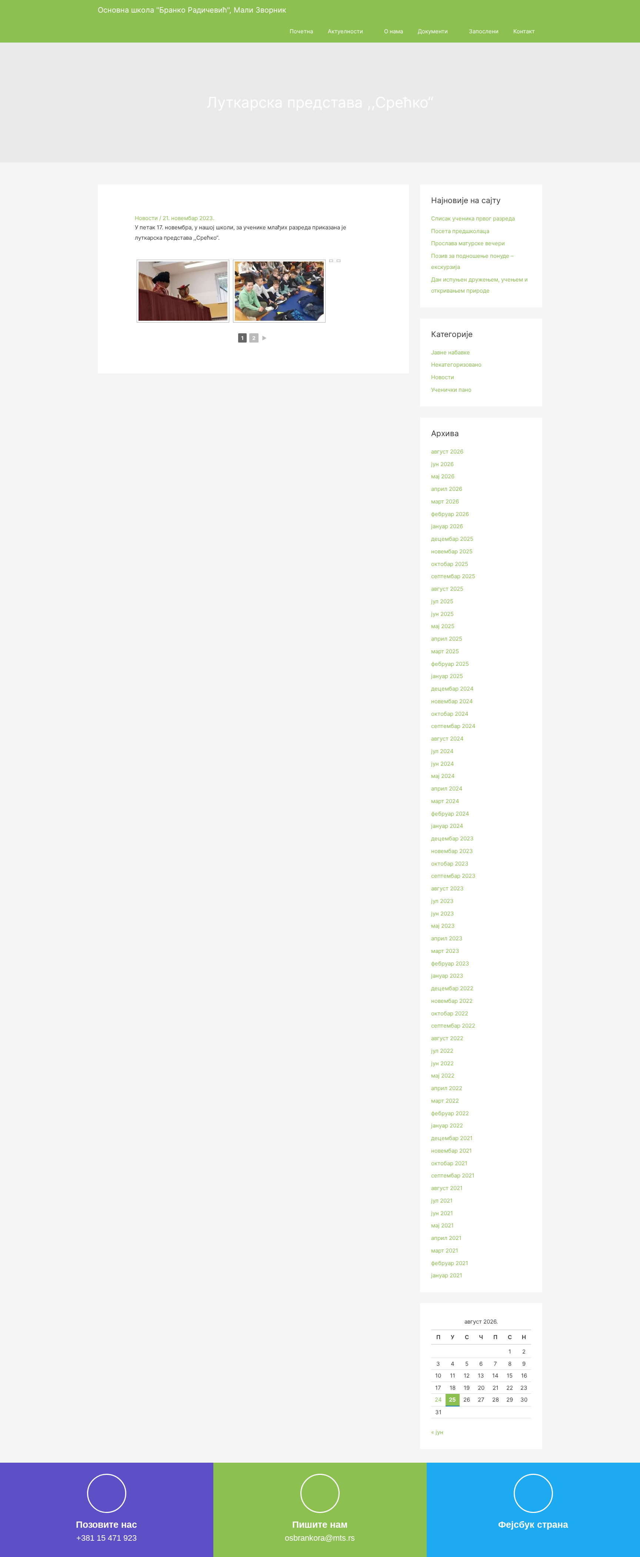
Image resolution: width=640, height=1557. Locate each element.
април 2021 (446, 1237)
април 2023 (447, 938)
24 (438, 1399)
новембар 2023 (452, 851)
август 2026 (447, 451)
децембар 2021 (452, 1138)
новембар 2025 (452, 551)
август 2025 (447, 588)
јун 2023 (442, 913)
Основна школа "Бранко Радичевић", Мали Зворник (192, 10)
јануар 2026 (447, 526)
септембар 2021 (452, 1175)
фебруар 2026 (450, 514)
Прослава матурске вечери (468, 243)
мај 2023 (443, 925)
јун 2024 (442, 763)
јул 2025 (442, 601)
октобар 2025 (449, 563)
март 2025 (445, 651)
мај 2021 (442, 1225)
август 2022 (447, 1038)
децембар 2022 (452, 988)
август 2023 (447, 888)
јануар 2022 (447, 1125)
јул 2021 (442, 1200)
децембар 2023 (452, 838)
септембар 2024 (453, 725)
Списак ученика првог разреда (473, 218)
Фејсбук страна (533, 1524)
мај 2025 (442, 626)
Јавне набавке (450, 352)
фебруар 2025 (450, 663)
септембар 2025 (453, 576)
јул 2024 (442, 751)
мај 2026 (442, 476)
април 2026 (446, 488)
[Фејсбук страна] (533, 1493)
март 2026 (445, 501)
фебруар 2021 (449, 1263)
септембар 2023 (453, 875)
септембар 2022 (453, 1025)
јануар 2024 (447, 825)
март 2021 (444, 1250)
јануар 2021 (446, 1275)
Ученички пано (451, 389)
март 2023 (445, 950)
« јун (437, 1432)
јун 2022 (442, 1063)
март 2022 (445, 1100)
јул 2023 (442, 900)
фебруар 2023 (450, 963)
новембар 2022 (452, 1000)
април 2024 (447, 788)
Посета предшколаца (460, 231)
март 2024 (445, 801)
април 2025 (446, 638)
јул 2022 (442, 1050)
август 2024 (447, 738)
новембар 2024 (452, 701)
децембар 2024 (452, 688)
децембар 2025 (452, 538)
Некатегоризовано (456, 364)
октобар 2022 (449, 1013)
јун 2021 (442, 1213)
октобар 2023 (450, 863)
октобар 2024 (450, 713)
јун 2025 (442, 613)
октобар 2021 (449, 1163)
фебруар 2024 (450, 813)
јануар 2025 (447, 676)
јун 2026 (442, 464)
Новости (146, 218)
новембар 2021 (451, 1150)
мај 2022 (442, 1075)
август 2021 (447, 1188)
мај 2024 (443, 775)
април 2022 (446, 1088)
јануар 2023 (447, 975)
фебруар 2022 (450, 1113)
